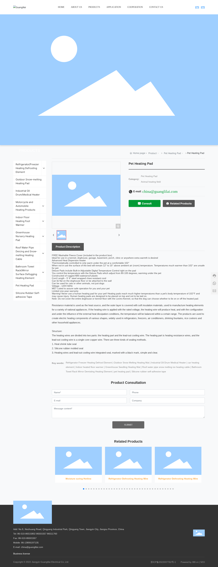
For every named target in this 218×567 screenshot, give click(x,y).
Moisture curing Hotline (78, 463)
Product (152, 153)
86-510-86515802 (26, 533)
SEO (202, 562)
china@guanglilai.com (160, 191)
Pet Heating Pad (172, 153)
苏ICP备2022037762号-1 (163, 562)
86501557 (41, 533)
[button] (83, 489)
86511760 (52, 533)
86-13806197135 (30, 542)
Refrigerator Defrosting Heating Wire (128, 463)
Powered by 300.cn (189, 562)
